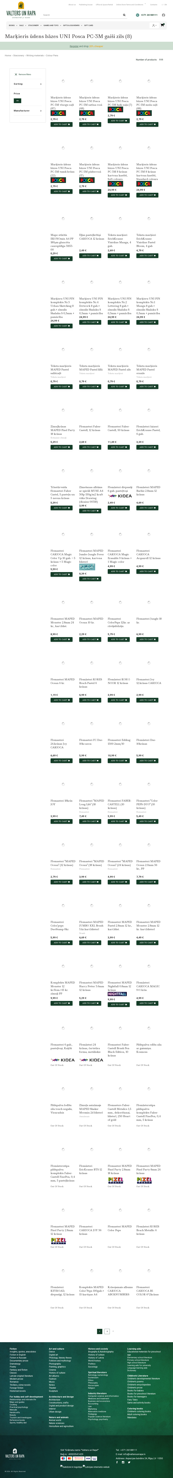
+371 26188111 (128, 1450)
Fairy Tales (132, 1399)
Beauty (13, 1415)
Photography (55, 1364)
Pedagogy (92, 1414)
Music (52, 1382)
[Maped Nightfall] (117, 994)
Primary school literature (138, 1360)
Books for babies (135, 1390)
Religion (91, 1388)
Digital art (53, 1354)
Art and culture (56, 1349)
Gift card (88, 25)
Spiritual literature (97, 1372)
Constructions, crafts (59, 1402)
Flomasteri (84, 869)
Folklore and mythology (60, 1360)
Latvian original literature (21, 1376)
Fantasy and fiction (18, 1370)
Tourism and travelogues (20, 1417)
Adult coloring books (137, 1414)
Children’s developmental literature (143, 1378)
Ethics (90, 1380)
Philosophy (93, 1383)
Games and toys (51, 25)
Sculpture (53, 1391)
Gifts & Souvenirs (71, 25)
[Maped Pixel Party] (116, 1180)
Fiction (13, 1349)
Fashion (52, 1379)
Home (8, 55)
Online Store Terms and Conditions (130, 5)
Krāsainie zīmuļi (58, 437)
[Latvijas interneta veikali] (96, 1466)
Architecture (54, 1399)
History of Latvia (96, 1357)
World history (94, 1360)
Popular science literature (99, 1417)
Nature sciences (56, 1423)
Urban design (55, 1411)
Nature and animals (59, 1417)
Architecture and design (61, 1396)
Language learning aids (137, 1368)
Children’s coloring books (139, 1411)
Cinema (52, 1370)
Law (90, 1406)
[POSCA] (58, 113)
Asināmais (84, 1116)
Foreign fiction (16, 1388)
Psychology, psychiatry (98, 1419)
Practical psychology (19, 1407)
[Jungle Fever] (87, 567)
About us (72, 5)
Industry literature (97, 1393)
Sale (21, 25)
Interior (52, 1408)
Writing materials (35, 55)
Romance (14, 1382)
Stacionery (33, 25)
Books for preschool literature (141, 1393)
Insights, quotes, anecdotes (23, 1351)
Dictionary (131, 1370)
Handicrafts (15, 1412)
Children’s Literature (137, 1375)
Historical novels (18, 1391)
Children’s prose (134, 1387)
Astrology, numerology (98, 1375)
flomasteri (84, 812)
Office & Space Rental (104, 5)
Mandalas (132, 1417)
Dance (52, 1351)
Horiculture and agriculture (61, 1426)
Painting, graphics (57, 1366)
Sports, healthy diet (18, 1423)
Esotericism (93, 1378)
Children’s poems (135, 1381)
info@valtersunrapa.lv (134, 1454)
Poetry (13, 1366)
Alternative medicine (97, 1411)
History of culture (57, 1373)
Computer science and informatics (103, 1396)
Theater (52, 1388)
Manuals (13, 1410)
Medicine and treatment (98, 1399)
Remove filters (24, 74)
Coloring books (135, 1408)
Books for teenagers (137, 1396)
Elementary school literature (139, 1357)
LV (163, 5)
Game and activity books (138, 1402)
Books (12, 25)
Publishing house (85, 5)
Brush (82, 933)
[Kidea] (120, 496)
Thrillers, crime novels (20, 1385)
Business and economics (99, 1401)
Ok (17, 101)
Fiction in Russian (18, 1357)
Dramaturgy (15, 1364)
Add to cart (60, 124)
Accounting (93, 1404)
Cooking (13, 1405)
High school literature (136, 1363)
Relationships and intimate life (23, 1399)
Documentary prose (19, 1360)
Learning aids (134, 1349)
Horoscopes (93, 1385)
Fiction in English (18, 1354)
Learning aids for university (139, 1365)
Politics (91, 1364)
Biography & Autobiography (101, 1351)
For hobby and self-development (26, 1396)
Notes (52, 1385)
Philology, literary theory (60, 1357)
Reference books (17, 1420)
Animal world (55, 1420)
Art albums (54, 1376)
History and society (98, 1349)
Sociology (93, 1366)
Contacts (153, 5)
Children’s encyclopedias (139, 1384)
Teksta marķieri (58, 377)
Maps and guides (17, 1402)
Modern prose (16, 1379)
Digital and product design (61, 1405)
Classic (13, 1373)
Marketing (92, 1409)
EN (166, 5)
